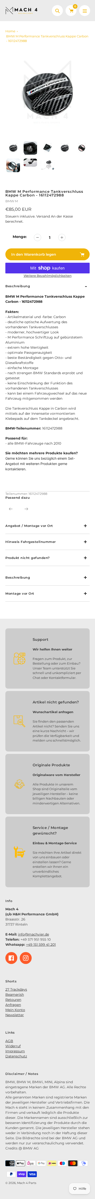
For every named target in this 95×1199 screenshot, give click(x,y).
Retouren (13, 999)
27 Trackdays (16, 989)
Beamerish (14, 994)
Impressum (15, 1051)
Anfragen (13, 1005)
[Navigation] (84, 10)
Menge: (20, 236)
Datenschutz (16, 1056)
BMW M (11, 201)
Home (10, 31)
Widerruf (13, 1046)
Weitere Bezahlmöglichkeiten (48, 276)
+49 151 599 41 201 (41, 944)
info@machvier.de (33, 934)
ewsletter (16, 1015)
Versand (43, 216)
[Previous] (10, 509)
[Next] (26, 509)
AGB (9, 1041)
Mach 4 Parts (26, 1183)
